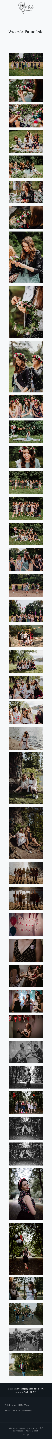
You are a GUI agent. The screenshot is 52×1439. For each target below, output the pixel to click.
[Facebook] (24, 1434)
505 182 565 (30, 1392)
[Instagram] (27, 1434)
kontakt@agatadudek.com (29, 1389)
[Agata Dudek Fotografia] (26, 7)
